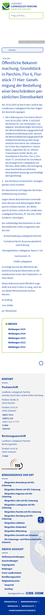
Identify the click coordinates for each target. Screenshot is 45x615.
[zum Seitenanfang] (41, 363)
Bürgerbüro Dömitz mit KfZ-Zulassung (22, 489)
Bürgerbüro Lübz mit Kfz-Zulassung (21, 500)
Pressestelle (10, 601)
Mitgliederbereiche (11, 580)
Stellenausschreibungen (13, 556)
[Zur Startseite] (22, 6)
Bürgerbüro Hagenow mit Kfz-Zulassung (17, 495)
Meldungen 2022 (17, 342)
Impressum (12, 606)
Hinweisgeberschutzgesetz (22, 610)
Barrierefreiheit (29, 601)
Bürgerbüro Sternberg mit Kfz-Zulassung (17, 517)
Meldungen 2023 (17, 338)
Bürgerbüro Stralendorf (15, 527)
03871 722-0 (7, 414)
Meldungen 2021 (17, 346)
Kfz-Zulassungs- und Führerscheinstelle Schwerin (21, 541)
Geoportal (9, 584)
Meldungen (7, 568)
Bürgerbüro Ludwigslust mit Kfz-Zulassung (18, 506)
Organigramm (8, 564)
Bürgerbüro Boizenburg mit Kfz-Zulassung (18, 484)
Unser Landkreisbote (11, 572)
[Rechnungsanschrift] (22, 445)
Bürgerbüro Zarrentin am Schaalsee (21, 535)
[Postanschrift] (22, 407)
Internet (6, 428)
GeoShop (8, 588)
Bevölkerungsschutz (11, 576)
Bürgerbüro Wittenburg (15, 531)
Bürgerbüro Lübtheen (14, 522)
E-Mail (5, 425)
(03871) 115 (7, 418)
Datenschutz (28, 606)
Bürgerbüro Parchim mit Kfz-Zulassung (22, 511)
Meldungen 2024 (17, 333)
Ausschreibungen (10, 560)
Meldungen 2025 (17, 329)
